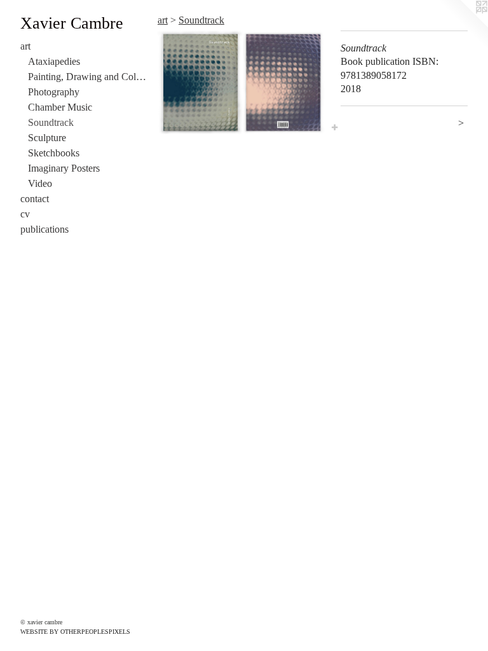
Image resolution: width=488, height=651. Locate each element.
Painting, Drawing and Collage (87, 76)
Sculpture (47, 137)
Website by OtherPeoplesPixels (75, 631)
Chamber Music (60, 107)
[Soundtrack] (243, 82)
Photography (53, 91)
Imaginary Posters (64, 168)
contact (34, 198)
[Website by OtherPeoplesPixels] (462, 25)
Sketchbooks (53, 152)
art (25, 46)
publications (44, 229)
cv (25, 214)
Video (40, 183)
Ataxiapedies (54, 61)
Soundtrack (51, 122)
